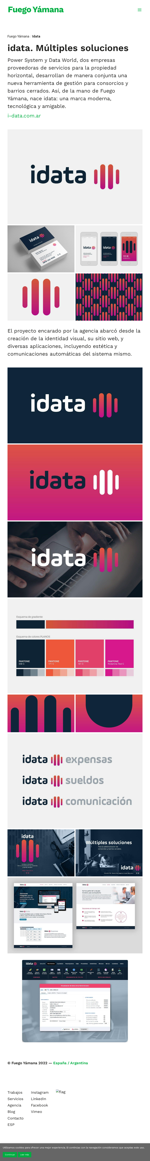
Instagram (40, 1092)
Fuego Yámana (18, 36)
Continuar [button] (10, 1155)
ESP (11, 1124)
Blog (11, 1111)
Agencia (14, 1105)
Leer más (24, 1155)
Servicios (15, 1099)
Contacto (16, 1118)
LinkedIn (38, 1099)
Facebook (39, 1105)
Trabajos (15, 1092)
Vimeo (36, 1111)
